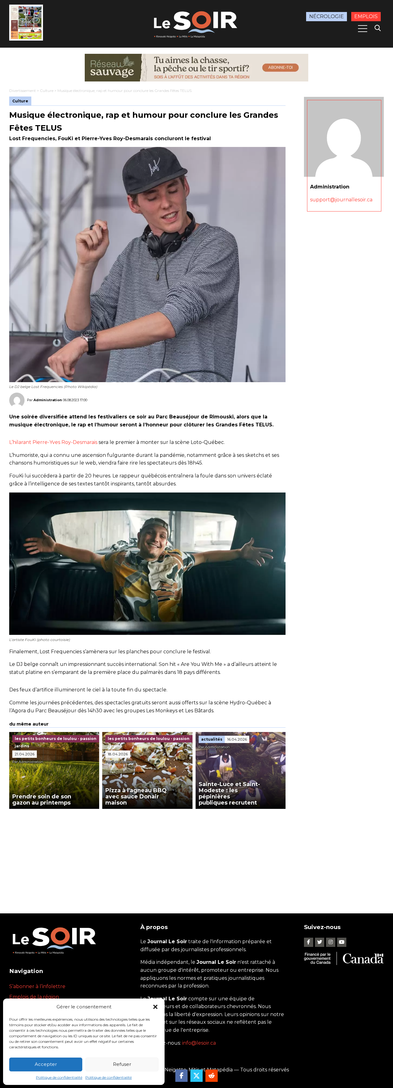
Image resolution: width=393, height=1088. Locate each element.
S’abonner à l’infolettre (37, 986)
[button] (155, 1007)
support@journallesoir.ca (341, 200)
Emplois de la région (34, 997)
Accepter (46, 1064)
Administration (47, 400)
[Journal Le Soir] (196, 23)
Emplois (366, 16)
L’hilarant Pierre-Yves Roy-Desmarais (53, 442)
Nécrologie (326, 16)
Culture (46, 90)
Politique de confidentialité (59, 1077)
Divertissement (22, 90)
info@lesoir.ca (199, 1043)
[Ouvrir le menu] (362, 28)
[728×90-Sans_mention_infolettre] (196, 67)
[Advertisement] (147, 855)
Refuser (122, 1064)
